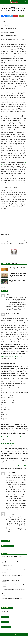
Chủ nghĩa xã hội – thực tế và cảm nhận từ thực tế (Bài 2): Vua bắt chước (17, 275)
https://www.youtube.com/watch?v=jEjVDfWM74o (13, 356)
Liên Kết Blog (5, 621)
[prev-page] (2, 287)
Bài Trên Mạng (9, 5)
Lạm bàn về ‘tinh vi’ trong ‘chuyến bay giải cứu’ (21, 242)
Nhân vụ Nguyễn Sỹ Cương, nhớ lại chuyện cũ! (12, 575)
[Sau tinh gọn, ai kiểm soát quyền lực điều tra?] (4, 268)
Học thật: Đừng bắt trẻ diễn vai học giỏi (10, 580)
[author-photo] (14, 255)
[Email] (21, 16)
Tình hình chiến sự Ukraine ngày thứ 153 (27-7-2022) (7, 242)
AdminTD (4, 12)
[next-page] (4, 287)
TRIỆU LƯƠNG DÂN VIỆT (12, 313)
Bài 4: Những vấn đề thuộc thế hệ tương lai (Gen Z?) (13, 584)
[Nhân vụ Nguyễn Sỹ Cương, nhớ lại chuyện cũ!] (4, 281)
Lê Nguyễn (7, 234)
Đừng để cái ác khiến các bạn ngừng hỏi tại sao (12, 598)
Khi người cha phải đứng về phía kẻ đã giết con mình (13, 589)
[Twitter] (10, 16)
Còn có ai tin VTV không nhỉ (8, 565)
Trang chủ (3, 5)
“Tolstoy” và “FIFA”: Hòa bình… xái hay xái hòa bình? (13, 561)
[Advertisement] (14, 223)
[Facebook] (4, 16)
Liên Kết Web (5, 616)
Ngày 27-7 (12, 234)
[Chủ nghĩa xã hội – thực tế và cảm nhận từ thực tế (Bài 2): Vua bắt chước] (4, 275)
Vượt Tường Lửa (5, 540)
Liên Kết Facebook (6, 626)
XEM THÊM (14, 263)
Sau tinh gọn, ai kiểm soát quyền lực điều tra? (12, 556)
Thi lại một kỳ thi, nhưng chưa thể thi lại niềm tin (12, 593)
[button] (2, 2)
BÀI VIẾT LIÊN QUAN (6, 263)
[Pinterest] (15, 16)
